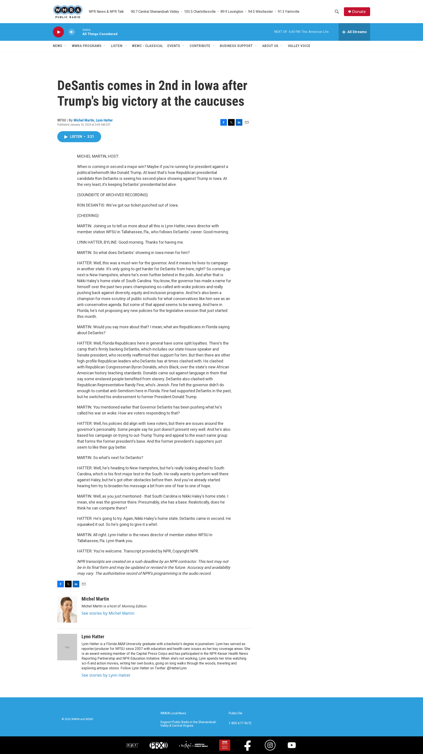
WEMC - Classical (147, 46)
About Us (270, 46)
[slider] (78, 32)
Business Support (236, 46)
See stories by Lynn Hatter (106, 675)
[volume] (71, 32)
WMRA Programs (87, 46)
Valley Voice (299, 46)
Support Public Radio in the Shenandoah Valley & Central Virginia (188, 723)
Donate (359, 11)
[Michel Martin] (67, 609)
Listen (116, 46)
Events (173, 46)
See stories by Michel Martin (108, 613)
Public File (235, 713)
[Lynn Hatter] (67, 647)
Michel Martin (84, 120)
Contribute (200, 46)
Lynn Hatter (104, 120)
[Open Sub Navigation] (65, 46)
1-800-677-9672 (240, 723)
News (57, 46)
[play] (58, 32)
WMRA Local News (173, 713)
